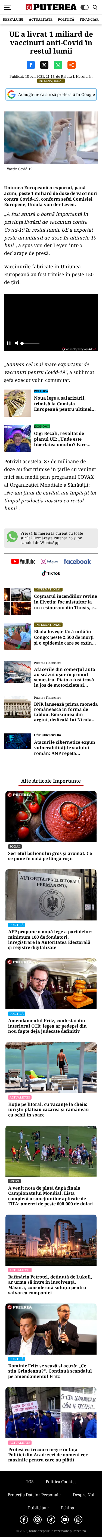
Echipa (67, 1507)
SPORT (14, 1181)
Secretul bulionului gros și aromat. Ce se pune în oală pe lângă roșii (50, 856)
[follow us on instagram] (49, 562)
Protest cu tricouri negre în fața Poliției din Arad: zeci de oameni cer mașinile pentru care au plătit (48, 1455)
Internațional (51, 81)
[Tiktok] (51, 1520)
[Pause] (9, 343)
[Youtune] (65, 1520)
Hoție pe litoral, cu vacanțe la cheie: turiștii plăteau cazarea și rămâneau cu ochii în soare (48, 1110)
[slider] (29, 345)
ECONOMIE (42, 426)
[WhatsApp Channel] (78, 1520)
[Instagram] (37, 1520)
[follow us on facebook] (77, 562)
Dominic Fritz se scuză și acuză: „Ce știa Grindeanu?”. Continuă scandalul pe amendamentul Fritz (50, 1371)
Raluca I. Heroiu (74, 76)
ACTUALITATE (40, 19)
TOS (29, 1481)
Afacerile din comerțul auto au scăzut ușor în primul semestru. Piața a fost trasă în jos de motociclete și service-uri (64, 677)
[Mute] (16, 343)
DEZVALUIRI (13, 19)
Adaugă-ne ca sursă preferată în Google (56, 94)
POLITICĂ (66, 19)
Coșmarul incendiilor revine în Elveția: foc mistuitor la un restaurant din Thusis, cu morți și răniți (65, 601)
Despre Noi (83, 1494)
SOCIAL (15, 846)
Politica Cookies (61, 1481)
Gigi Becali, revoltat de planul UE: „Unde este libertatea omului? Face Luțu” (60, 439)
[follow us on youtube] (23, 562)
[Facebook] (24, 1520)
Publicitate (38, 1507)
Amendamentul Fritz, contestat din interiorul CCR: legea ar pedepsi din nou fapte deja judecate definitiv (47, 1026)
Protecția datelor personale (34, 1494)
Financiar (89, 19)
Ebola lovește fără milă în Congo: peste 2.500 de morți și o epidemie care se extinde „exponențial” (65, 637)
